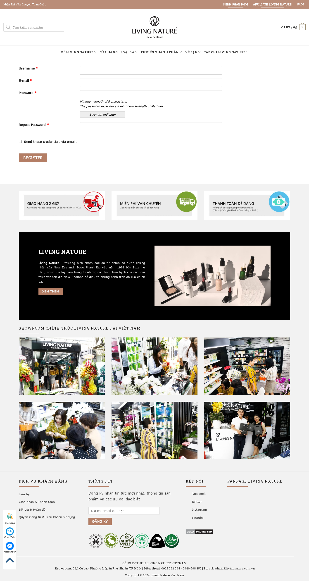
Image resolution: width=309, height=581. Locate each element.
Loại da (127, 52)
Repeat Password (34, 125)
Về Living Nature (77, 52)
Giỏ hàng (10, 522)
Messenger (10, 551)
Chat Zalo (9, 537)
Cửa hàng (108, 52)
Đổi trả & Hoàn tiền (33, 509)
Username (28, 68)
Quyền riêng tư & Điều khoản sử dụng (47, 517)
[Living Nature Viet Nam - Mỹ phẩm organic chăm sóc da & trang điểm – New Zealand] (154, 27)
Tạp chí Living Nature (224, 52)
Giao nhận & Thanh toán (37, 502)
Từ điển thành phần (159, 52)
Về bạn (191, 52)
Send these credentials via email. (50, 141)
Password (28, 93)
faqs (300, 4)
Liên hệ (24, 494)
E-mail (25, 80)
